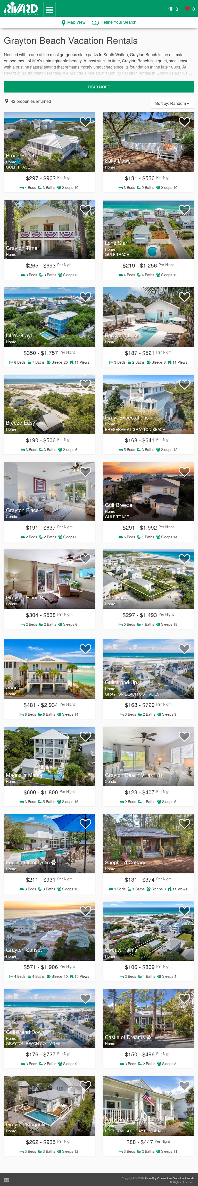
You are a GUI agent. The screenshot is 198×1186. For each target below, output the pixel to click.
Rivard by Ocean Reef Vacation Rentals (169, 1178)
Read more (99, 86)
